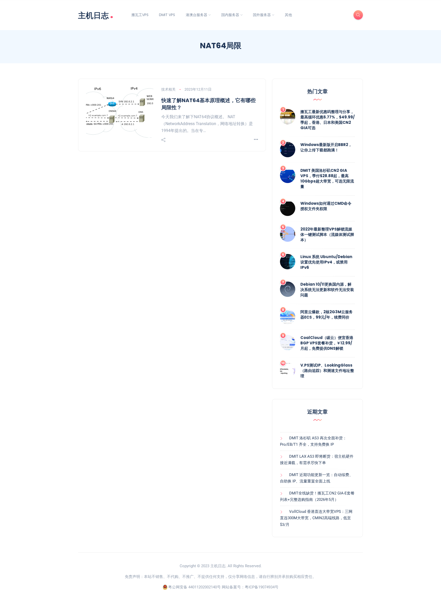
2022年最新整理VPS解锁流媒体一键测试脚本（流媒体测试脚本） (327, 234)
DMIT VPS (167, 14)
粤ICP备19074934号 (261, 587)
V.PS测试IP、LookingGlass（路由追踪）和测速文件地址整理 (327, 370)
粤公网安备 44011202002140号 (194, 587)
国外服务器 (262, 14)
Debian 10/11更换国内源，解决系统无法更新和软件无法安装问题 (327, 290)
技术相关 (168, 89)
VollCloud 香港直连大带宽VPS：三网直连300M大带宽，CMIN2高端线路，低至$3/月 (316, 518)
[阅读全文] (256, 139)
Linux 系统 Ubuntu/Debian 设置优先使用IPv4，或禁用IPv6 (326, 262)
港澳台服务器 (196, 14)
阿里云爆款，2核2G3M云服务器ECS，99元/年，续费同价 (326, 314)
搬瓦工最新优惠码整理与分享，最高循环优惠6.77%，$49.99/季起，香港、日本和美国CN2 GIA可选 (327, 119)
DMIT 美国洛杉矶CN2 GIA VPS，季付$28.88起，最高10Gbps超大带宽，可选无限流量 (327, 178)
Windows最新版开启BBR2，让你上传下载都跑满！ (326, 147)
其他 (288, 14)
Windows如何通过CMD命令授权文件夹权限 (325, 206)
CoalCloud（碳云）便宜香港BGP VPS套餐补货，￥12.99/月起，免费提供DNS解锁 (326, 343)
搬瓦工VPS (140, 14)
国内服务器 (230, 14)
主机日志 (95, 14)
